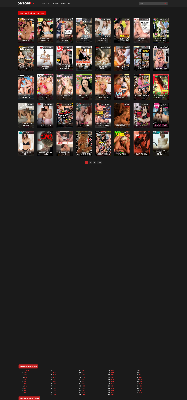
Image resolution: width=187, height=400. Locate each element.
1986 (54, 388)
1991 (54, 386)
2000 (83, 381)
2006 (54, 379)
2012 (25, 377)
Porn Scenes (55, 3)
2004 (112, 379)
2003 (140, 379)
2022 (25, 372)
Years (69, 3)
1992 (25, 386)
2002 (25, 381)
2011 (54, 377)
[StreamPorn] (27, 3)
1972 (54, 395)
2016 (54, 375)
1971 (83, 395)
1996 (54, 384)
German (26, 370)
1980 (83, 390)
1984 (112, 388)
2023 (140, 370)
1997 (25, 384)
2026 (54, 370)
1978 (140, 390)
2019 (112, 372)
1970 (112, 395)
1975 (83, 393)
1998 (140, 381)
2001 (54, 381)
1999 (112, 381)
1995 (83, 384)
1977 (25, 393)
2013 (140, 375)
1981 (54, 390)
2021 (54, 372)
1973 (140, 393)
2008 (140, 377)
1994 (112, 384)
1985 (83, 388)
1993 (140, 384)
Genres (63, 3)
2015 (83, 375)
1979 (112, 390)
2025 (83, 370)
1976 (54, 393)
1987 (25, 388)
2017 (25, 375)
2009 (112, 377)
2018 (140, 372)
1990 (83, 386)
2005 (83, 379)
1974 (112, 393)
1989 (112, 386)
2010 (83, 377)
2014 (112, 375)
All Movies (45, 3)
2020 (83, 372)
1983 (140, 388)
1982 (25, 390)
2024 (112, 370)
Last (99, 162)
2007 (25, 379)
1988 (140, 386)
